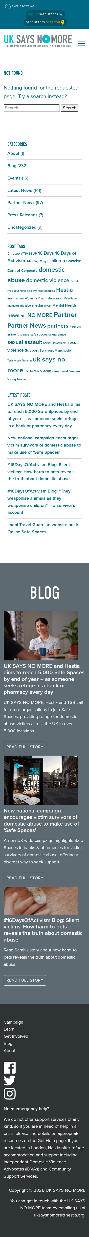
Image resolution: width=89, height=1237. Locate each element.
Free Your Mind (16, 291)
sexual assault (24, 342)
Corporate (29, 270)
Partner (65, 314)
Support (32, 350)
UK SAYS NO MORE (38, 42)
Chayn (44, 261)
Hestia (64, 289)
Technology (14, 360)
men (47, 305)
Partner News (21, 202)
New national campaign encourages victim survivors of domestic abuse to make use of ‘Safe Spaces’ (44, 445)
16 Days (46, 253)
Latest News (19, 190)
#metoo (13, 253)
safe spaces (38, 334)
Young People (16, 379)
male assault (54, 298)
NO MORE (39, 315)
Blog (11, 165)
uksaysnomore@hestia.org (59, 1215)
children (57, 260)
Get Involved (16, 1036)
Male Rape (70, 298)
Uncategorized (21, 227)
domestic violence (47, 280)
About (13, 153)
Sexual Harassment (54, 343)
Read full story (25, 747)
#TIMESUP (29, 253)
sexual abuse (57, 334)
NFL (23, 316)
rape (26, 334)
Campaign (13, 1022)
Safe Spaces (43, 14)
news (13, 315)
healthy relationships (41, 291)
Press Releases (22, 215)
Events (14, 178)
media (37, 305)
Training (27, 360)
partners (57, 325)
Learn (9, 1029)
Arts (28, 261)
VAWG (64, 371)
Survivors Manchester (56, 350)
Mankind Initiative (19, 305)
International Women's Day (25, 298)
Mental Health (64, 305)
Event (74, 281)
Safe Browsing (22, 6)
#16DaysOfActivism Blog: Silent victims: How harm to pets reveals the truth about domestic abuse (41, 471)
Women (74, 371)
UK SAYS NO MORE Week (41, 371)
